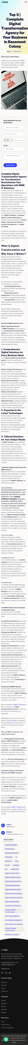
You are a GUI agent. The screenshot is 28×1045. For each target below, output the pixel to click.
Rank (16, 861)
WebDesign (8, 857)
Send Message (10, 165)
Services (3, 985)
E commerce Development (13, 920)
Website (3, 1012)
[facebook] (6, 973)
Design (3, 1000)
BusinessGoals (9, 849)
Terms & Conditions (7, 1027)
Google (7, 865)
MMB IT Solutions (19, 704)
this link (14, 720)
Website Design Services (12, 877)
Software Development (12, 885)
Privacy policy (5, 1024)
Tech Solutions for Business (14, 924)
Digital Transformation (12, 873)
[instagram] (10, 973)
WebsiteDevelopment (12, 853)
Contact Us (4, 991)
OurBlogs (16, 865)
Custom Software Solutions (13, 897)
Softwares (8, 861)
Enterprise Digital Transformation (10, 929)
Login (3, 1021)
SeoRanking (15, 869)
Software (4, 1009)
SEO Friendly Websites (12, 916)
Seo (6, 869)
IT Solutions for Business (13, 905)
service (3, 1006)
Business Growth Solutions (13, 893)
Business (4, 1003)
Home (9, 51)
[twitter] (2, 973)
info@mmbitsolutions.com (14, 834)
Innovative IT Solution (12, 934)
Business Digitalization (12, 901)
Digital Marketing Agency (13, 889)
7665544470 (10, 827)
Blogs (3, 988)
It (16, 857)
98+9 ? (6, 145)
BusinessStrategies (11, 845)
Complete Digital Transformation (10, 911)
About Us (4, 982)
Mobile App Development (13, 881)
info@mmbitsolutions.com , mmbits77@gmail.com (10, 964)
